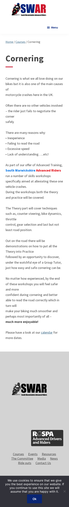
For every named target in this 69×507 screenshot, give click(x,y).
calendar (47, 332)
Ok (34, 499)
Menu (54, 27)
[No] (64, 491)
